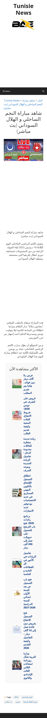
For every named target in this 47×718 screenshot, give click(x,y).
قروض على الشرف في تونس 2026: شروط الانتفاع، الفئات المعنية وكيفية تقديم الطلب (29, 415)
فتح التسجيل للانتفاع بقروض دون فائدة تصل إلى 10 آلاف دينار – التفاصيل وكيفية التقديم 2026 (29, 630)
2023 (16, 697)
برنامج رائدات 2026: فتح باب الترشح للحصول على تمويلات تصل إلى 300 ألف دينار (29, 531)
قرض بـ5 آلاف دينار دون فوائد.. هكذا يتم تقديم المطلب (29, 384)
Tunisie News (23, 9)
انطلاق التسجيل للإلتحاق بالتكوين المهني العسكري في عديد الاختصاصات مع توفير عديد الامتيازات (29, 493)
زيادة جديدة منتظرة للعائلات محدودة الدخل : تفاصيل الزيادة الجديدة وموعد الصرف (29, 454)
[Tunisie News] (23, 24)
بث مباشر (8, 702)
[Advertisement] (23, 60)
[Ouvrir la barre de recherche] (43, 91)
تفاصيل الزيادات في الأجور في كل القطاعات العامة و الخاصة (29, 563)
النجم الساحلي (27, 697)
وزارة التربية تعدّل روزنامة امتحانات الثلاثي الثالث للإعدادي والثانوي (29, 665)
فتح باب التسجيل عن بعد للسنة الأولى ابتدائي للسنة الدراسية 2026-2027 (29, 593)
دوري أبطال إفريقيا (30, 702)
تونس (18, 702)
